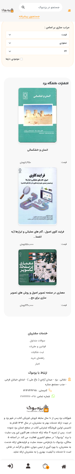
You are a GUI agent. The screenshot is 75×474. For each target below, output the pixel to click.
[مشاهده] (45, 126)
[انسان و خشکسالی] (37, 157)
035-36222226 (28, 396)
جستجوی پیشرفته (29, 16)
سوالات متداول (37, 341)
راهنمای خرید (37, 358)
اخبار (37, 364)
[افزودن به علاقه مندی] (37, 126)
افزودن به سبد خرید (39, 119)
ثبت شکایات (37, 352)
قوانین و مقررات (37, 346)
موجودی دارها (12, 59)
